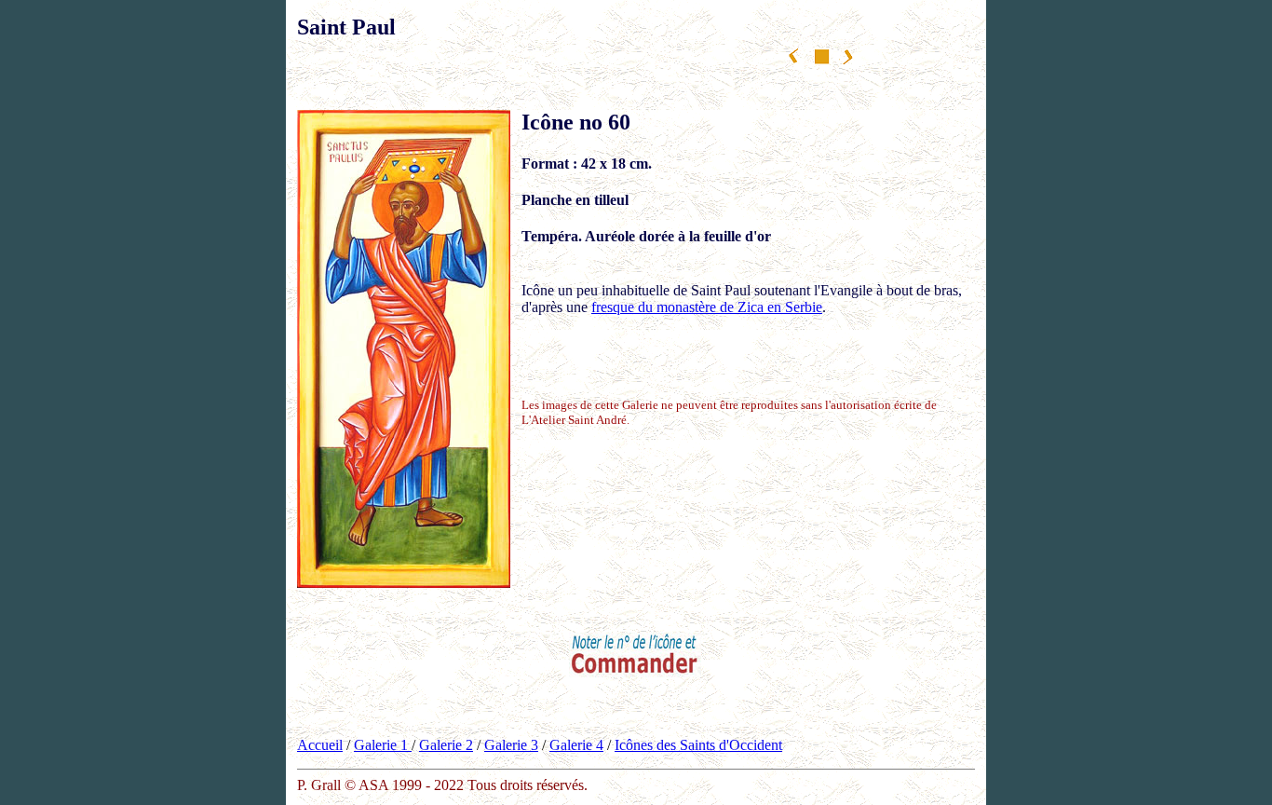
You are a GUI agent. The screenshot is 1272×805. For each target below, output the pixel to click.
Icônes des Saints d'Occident (698, 745)
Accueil (320, 745)
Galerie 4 (576, 745)
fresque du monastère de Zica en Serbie (706, 307)
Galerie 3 (511, 745)
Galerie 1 (383, 745)
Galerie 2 (446, 745)
